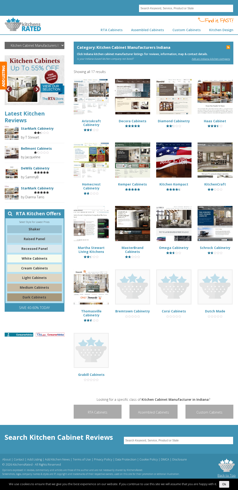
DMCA (165, 459)
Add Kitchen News (57, 459)
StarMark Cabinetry (37, 128)
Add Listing (34, 459)
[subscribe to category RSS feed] (228, 47)
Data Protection (125, 459)
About (6, 459)
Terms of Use (82, 459)
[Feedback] (3, 75)
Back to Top (227, 475)
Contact (19, 459)
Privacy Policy (103, 459)
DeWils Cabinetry (35, 168)
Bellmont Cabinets (36, 148)
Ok (224, 484)
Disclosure (179, 459)
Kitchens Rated (23, 24)
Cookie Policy (148, 459)
